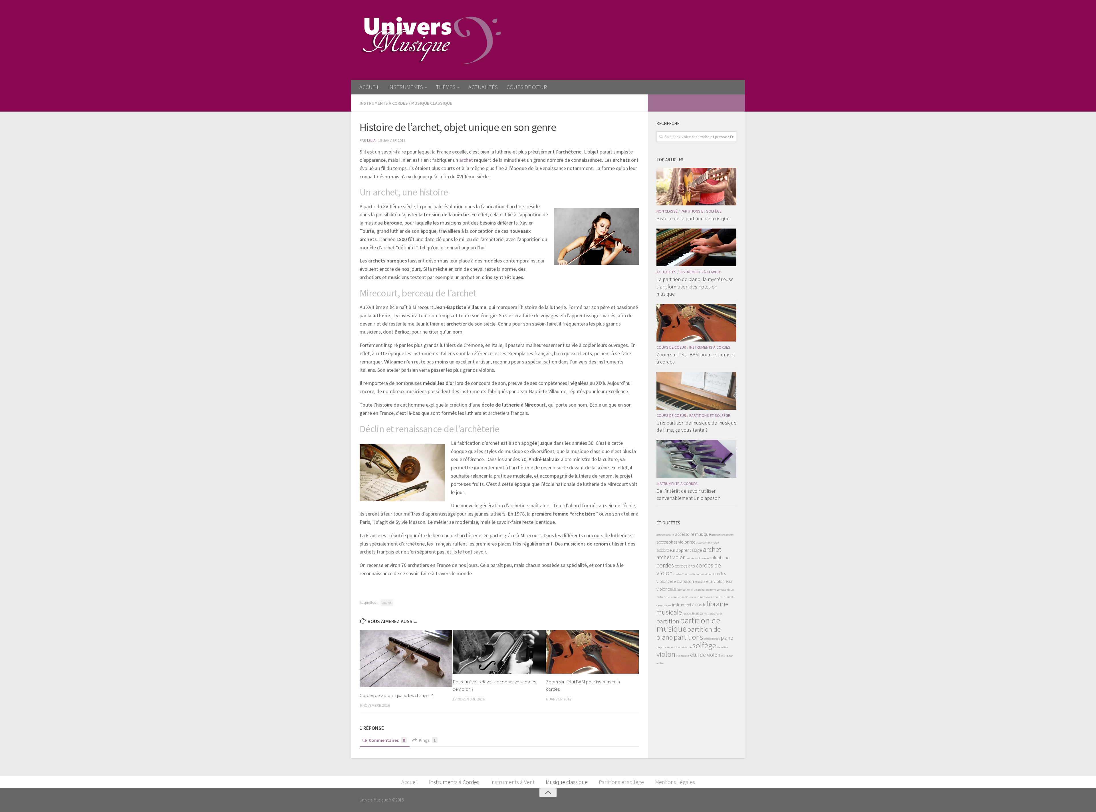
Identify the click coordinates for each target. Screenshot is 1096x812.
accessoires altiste (723, 535)
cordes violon (704, 574)
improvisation (709, 597)
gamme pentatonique (720, 589)
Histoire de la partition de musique (693, 218)
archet (466, 160)
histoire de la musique (670, 597)
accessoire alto (665, 535)
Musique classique (431, 103)
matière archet (713, 613)
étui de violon (705, 654)
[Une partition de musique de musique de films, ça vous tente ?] (696, 391)
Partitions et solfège (701, 211)
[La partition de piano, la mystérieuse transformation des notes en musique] (696, 247)
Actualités (666, 271)
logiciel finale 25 (693, 613)
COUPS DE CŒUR (527, 86)
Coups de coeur (671, 347)
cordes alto (685, 566)
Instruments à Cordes (384, 103)
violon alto (682, 656)
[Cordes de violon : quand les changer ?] (406, 658)
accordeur (665, 550)
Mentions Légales (675, 781)
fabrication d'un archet (691, 589)
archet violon (671, 557)
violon (665, 654)
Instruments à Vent (512, 781)
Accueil (409, 781)
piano (727, 637)
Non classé (667, 211)
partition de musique (688, 624)
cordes (665, 565)
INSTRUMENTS (405, 86)
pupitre (661, 647)
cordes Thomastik (684, 574)
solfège (704, 646)
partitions (688, 637)
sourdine (722, 647)
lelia (371, 140)
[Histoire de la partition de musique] (696, 186)
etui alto (700, 582)
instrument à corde (689, 604)
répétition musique (679, 647)
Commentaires (387, 740)
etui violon (715, 581)
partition (667, 621)
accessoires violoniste (675, 542)
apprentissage (689, 550)
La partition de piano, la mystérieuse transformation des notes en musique (695, 286)
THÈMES (446, 86)
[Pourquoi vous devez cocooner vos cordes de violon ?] (499, 652)
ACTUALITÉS (483, 86)
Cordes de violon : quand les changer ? (396, 695)
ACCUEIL (369, 86)
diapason (685, 581)
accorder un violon (707, 542)
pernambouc (712, 639)
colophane (719, 557)
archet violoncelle (698, 558)
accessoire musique (693, 534)
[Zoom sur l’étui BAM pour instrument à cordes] (592, 652)
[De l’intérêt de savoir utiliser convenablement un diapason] (696, 459)
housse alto (692, 597)
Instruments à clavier (700, 271)
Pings (427, 740)
